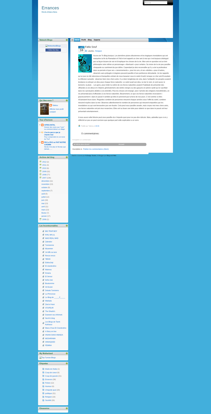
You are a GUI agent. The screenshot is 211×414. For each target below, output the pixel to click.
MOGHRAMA (50, 338)
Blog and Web (111, 155)
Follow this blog (53, 50)
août (43, 194)
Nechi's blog (50, 318)
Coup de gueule (51, 376)
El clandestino (50, 266)
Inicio (77, 40)
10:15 (97, 126)
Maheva (48, 270)
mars (43, 210)
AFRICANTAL (49, 125)
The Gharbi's (50, 311)
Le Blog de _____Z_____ (55, 297)
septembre (45, 191)
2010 (44, 168)
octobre (44, 188)
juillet (43, 197)
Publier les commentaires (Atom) (96, 149)
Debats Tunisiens (52, 290)
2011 (44, 165)
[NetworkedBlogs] (53, 46)
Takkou (55, 105)
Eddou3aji (49, 263)
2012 (44, 162)
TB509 (47, 259)
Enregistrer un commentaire (81, 139)
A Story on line (50, 331)
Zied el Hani (50, 304)
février (43, 213)
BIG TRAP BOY (51, 231)
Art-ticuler (49, 287)
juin (42, 200)
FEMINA (48, 345)
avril (43, 207)
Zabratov (48, 242)
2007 (44, 178)
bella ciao (49, 280)
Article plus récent (82, 144)
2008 (44, 175)
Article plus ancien (161, 144)
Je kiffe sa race (51, 252)
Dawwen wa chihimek (53, 315)
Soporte (97, 40)
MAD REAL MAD (51, 238)
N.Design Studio (90, 155)
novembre (45, 184)
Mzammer (49, 249)
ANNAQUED (50, 342)
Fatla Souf (91, 46)
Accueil (121, 144)
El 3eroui (48, 277)
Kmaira (48, 273)
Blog (90, 40)
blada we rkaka (51, 369)
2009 (44, 172)
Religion (98, 51)
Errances (50, 7)
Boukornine (49, 283)
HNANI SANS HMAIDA (54, 335)
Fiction (47, 383)
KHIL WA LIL (50, 235)
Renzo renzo (50, 256)
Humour (48, 386)
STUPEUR (49, 308)
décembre (45, 181)
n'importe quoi (50, 390)
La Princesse (50, 294)
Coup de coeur (51, 373)
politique (48, 393)
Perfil (83, 40)
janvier (44, 216)
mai (42, 203)
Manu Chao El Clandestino (55, 328)
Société (48, 400)
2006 (44, 219)
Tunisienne (49, 245)
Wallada (48, 301)
